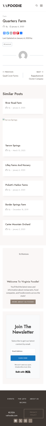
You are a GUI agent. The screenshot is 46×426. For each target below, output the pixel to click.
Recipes (23, 402)
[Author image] (4, 26)
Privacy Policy (33, 413)
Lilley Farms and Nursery (17, 165)
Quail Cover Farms (10, 74)
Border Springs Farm (15, 204)
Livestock (7, 44)
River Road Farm (13, 103)
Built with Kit (23, 372)
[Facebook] (16, 421)
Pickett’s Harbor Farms (16, 185)
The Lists (22, 399)
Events (10, 399)
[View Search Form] (37, 5)
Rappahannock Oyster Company (36, 75)
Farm (5, 16)
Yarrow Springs (12, 145)
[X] (20, 421)
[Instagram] (25, 421)
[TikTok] (30, 421)
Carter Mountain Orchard (17, 224)
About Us (34, 399)
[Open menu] (41, 5)
